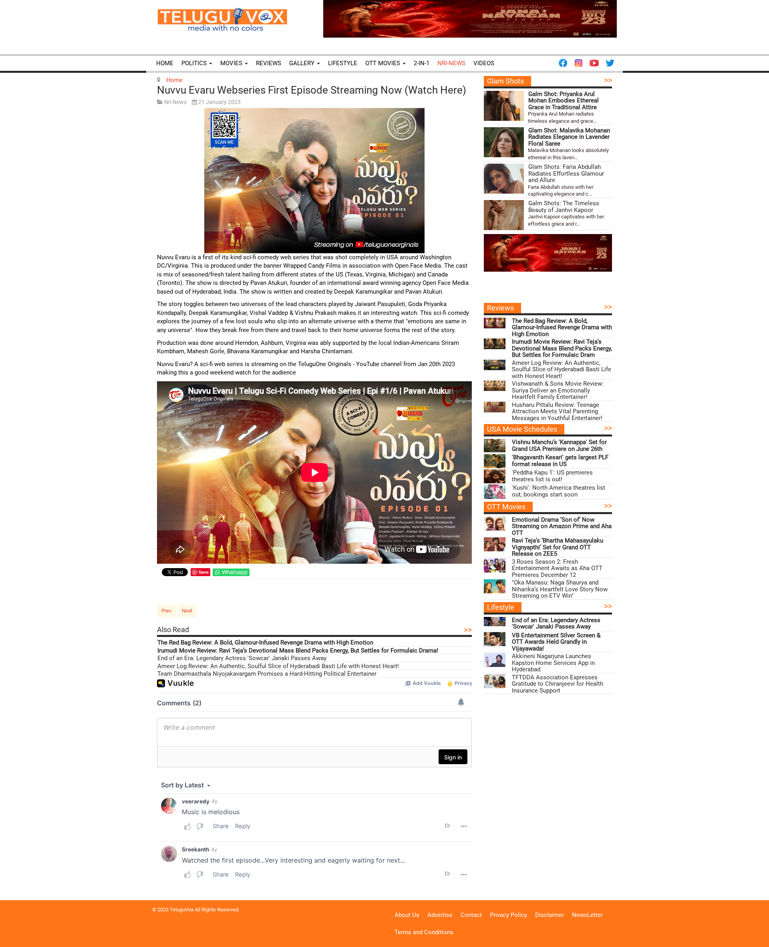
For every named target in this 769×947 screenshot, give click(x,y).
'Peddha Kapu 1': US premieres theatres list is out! (552, 476)
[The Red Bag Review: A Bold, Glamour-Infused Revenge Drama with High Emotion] (494, 325)
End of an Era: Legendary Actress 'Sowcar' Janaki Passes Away (241, 658)
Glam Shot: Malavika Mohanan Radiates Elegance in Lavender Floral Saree (569, 137)
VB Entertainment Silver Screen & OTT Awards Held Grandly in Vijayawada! (556, 642)
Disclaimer (549, 915)
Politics (194, 63)
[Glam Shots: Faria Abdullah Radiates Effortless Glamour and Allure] (504, 179)
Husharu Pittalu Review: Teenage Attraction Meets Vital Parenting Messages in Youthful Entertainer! (557, 412)
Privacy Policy (508, 915)
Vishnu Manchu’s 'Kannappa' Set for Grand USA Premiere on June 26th (559, 445)
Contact (471, 915)
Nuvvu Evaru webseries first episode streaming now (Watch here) (311, 90)
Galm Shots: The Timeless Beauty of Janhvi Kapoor (563, 206)
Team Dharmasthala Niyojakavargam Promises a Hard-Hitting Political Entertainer (266, 674)
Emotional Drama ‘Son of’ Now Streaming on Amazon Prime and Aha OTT (562, 527)
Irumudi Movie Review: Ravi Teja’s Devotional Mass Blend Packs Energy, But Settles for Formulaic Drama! (297, 650)
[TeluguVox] (222, 19)
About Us (407, 915)
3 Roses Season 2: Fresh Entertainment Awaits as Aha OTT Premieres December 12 (557, 569)
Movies (232, 63)
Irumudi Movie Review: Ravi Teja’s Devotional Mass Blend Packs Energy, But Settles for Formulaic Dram (562, 348)
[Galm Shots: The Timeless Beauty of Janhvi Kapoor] (504, 215)
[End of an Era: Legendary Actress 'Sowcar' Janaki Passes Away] (494, 624)
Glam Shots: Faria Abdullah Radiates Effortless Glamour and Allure (566, 174)
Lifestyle (342, 63)
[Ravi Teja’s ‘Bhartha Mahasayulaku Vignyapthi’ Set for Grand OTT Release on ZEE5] (494, 544)
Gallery (302, 63)
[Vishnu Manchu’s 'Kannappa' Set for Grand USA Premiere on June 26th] (494, 446)
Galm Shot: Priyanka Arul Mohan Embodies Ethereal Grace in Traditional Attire (563, 101)
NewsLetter (587, 915)
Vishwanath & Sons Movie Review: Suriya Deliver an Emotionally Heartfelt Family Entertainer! (558, 390)
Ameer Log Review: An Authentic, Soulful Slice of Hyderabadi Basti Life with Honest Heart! (278, 666)
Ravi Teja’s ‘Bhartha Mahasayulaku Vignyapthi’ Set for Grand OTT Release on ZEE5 (557, 547)
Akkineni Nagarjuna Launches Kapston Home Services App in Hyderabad (553, 663)
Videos (483, 63)
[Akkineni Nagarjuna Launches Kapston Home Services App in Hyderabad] (494, 660)
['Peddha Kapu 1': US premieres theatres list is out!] (494, 476)
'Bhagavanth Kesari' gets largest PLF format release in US (560, 460)
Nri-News (451, 63)
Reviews (268, 63)
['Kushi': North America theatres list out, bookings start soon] (494, 492)
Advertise (440, 915)
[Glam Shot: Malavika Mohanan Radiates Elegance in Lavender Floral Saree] (504, 142)
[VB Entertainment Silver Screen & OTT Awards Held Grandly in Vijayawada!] (494, 639)
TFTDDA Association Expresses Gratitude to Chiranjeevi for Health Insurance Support (557, 684)
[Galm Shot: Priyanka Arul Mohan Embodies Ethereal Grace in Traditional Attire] (504, 106)
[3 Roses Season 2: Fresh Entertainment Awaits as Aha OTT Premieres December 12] (494, 566)
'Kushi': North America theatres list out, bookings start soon (558, 491)
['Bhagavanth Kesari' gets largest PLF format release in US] (494, 461)
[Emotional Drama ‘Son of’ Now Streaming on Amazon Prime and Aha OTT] (494, 524)
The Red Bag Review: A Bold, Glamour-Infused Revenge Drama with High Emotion (265, 642)
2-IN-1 (421, 63)
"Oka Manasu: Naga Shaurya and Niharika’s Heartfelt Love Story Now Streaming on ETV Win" (560, 589)
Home (164, 63)
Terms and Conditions (424, 932)
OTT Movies (383, 63)
